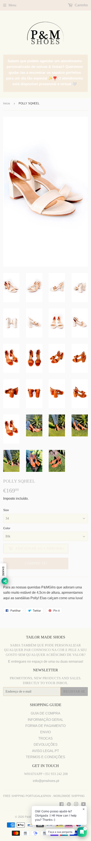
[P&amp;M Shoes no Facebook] (61, 804)
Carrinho (81, 5)
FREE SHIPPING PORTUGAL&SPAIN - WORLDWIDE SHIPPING (44, 796)
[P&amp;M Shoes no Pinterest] (69, 804)
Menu (12, 5)
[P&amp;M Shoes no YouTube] (83, 804)
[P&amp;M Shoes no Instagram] (76, 804)
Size (6, 510)
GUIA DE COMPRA (45, 713)
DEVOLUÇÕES (46, 744)
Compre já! (36, 563)
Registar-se (74, 691)
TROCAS (45, 738)
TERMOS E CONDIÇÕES (45, 757)
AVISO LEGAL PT (45, 751)
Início (6, 103)
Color (6, 528)
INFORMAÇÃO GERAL (45, 719)
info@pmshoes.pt (46, 781)
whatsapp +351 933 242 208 (46, 774)
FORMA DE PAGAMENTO (45, 726)
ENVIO (45, 732)
